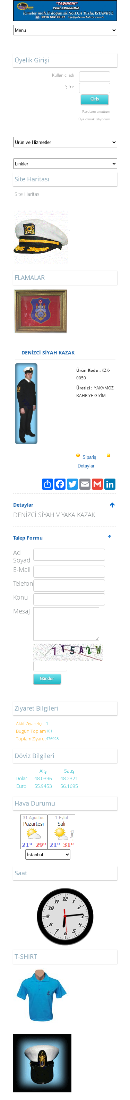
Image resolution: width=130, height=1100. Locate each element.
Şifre (69, 86)
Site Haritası (28, 194)
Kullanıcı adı (63, 75)
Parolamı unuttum (96, 111)
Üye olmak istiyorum (94, 119)
